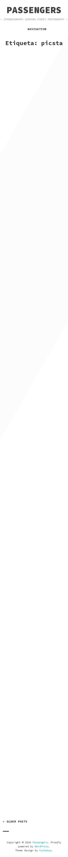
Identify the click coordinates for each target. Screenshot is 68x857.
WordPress (41, 846)
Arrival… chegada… (25, 416)
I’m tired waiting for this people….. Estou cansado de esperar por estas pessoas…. (32, 106)
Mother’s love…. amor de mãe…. (33, 171)
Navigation (37, 29)
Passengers (34, 10)
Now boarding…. (21, 804)
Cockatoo (45, 850)
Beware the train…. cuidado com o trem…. (29, 475)
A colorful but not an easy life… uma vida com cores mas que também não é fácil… (33, 353)
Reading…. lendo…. (25, 655)
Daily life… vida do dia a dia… (33, 232)
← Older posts (15, 821)
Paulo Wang (51, 118)
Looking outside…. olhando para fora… (26, 535)
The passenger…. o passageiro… (25, 596)
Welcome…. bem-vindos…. (32, 290)
